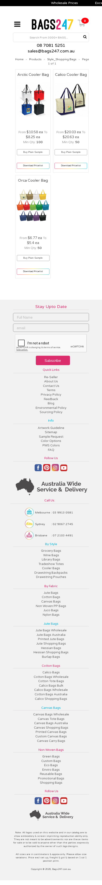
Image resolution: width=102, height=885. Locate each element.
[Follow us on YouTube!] (63, 470)
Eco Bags (51, 765)
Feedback (51, 399)
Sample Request (51, 437)
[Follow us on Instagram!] (55, 469)
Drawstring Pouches (51, 577)
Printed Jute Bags (51, 639)
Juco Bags (51, 610)
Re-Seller (51, 377)
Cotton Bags (51, 597)
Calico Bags (51, 672)
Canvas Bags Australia (51, 723)
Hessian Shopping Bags (51, 652)
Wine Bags (51, 555)
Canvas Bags (51, 601)
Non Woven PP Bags (51, 606)
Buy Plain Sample (33, 150)
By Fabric (51, 586)
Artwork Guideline (51, 428)
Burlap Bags (51, 657)
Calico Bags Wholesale (51, 690)
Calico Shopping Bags (51, 699)
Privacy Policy (51, 395)
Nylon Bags (51, 615)
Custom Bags (51, 761)
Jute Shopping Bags (51, 644)
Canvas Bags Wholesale (51, 714)
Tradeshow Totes (51, 564)
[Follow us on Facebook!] (38, 469)
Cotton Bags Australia (51, 694)
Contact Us (51, 386)
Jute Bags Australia (51, 635)
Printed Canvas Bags (51, 732)
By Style (51, 544)
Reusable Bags (51, 774)
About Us (51, 381)
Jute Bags (51, 593)
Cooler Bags (51, 568)
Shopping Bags (51, 783)
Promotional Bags (51, 778)
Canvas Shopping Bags (51, 728)
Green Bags (51, 756)
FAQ (51, 450)
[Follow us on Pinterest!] (46, 469)
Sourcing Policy (51, 412)
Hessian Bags (51, 648)
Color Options (51, 441)
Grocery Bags (51, 551)
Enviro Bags (51, 770)
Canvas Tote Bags (51, 719)
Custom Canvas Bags (51, 736)
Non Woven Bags (51, 750)
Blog (51, 403)
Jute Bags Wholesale (51, 630)
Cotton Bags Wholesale (51, 677)
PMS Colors (51, 445)
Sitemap (51, 432)
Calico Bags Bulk (51, 686)
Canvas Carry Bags (51, 741)
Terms (51, 390)
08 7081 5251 (51, 45)
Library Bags (51, 559)
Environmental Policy (51, 408)
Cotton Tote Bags (51, 681)
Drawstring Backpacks (51, 573)
